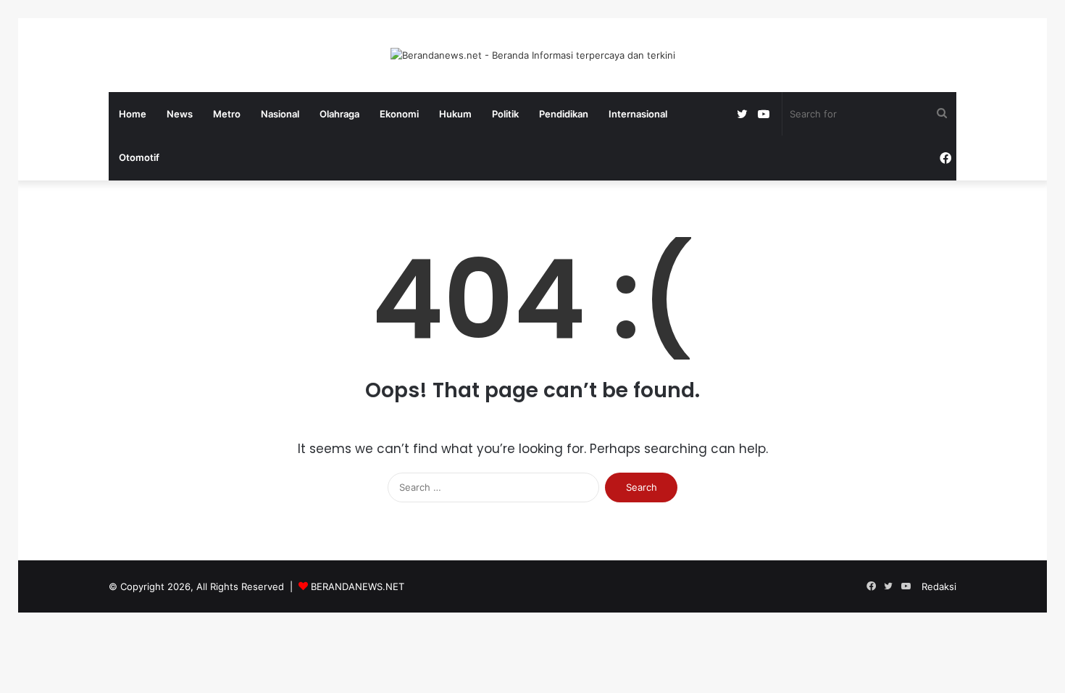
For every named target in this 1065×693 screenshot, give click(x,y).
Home (132, 114)
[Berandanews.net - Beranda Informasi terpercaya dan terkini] (532, 55)
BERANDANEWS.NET (357, 586)
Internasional (638, 114)
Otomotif (139, 157)
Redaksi (939, 586)
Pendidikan (563, 114)
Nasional (280, 114)
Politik (505, 114)
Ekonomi (399, 114)
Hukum (455, 114)
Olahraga (339, 114)
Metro (227, 114)
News (180, 114)
